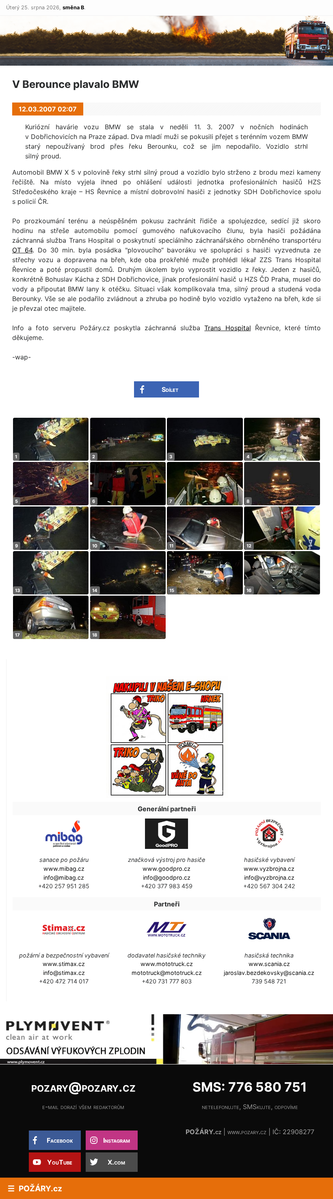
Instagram (116, 1140)
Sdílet (170, 389)
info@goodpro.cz (166, 877)
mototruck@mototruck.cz (167, 972)
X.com (116, 1162)
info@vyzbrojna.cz (269, 877)
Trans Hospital (227, 328)
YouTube (59, 1162)
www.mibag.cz (63, 868)
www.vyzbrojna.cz (269, 868)
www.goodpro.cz (166, 868)
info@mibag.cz (63, 877)
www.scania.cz (269, 963)
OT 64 (22, 250)
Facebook (60, 1140)
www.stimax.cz (64, 963)
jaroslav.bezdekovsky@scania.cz (269, 972)
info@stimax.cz (64, 972)
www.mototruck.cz (167, 963)
